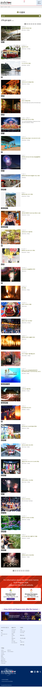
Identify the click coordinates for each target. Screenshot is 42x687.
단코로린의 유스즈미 (26, 407)
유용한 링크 (3, 654)
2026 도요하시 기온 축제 (27, 480)
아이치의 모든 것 (5, 627)
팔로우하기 (9, 650)
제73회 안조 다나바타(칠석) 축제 (29, 426)
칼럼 (1, 635)
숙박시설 (22, 644)
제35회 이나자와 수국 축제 (28, 517)
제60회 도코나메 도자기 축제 (28, 250)
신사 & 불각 (13, 632)
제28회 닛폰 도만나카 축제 (28, 119)
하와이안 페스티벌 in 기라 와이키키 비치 (31, 138)
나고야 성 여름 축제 (26, 389)
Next (38, 23)
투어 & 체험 (13, 641)
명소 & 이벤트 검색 (14, 642)
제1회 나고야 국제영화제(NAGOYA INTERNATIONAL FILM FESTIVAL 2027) (31, 370)
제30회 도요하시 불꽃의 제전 (28, 337)
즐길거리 (14, 627)
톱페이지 (2, 6)
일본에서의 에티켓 (4, 661)
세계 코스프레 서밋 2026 (27, 445)
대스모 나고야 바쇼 (26, 499)
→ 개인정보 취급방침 (4, 679)
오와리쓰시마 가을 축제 (27, 231)
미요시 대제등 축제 (26, 100)
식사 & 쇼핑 (22, 638)
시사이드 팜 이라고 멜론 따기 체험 (29, 536)
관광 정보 (5, 6)
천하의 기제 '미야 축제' (27, 320)
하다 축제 (24, 288)
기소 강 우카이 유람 (26, 63)
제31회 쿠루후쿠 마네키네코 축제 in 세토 (31, 213)
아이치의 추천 (14, 629)
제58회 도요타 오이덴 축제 (28, 555)
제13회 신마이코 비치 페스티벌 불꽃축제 (31, 157)
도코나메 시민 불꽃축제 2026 (28, 269)
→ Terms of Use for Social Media (7, 681)
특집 (2, 630)
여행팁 (2, 648)
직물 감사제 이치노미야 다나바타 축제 (30, 461)
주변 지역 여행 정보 (10, 651)
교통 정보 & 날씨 (3, 651)
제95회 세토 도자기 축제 (27, 194)
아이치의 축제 (22, 632)
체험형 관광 (13, 638)
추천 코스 (22, 635)
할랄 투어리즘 (3, 660)
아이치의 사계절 (22, 631)
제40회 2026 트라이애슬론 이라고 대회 (31, 175)
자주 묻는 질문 (3, 663)
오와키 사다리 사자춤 (26, 304)
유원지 (13, 639)
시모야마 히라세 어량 (26, 28)
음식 (20, 640)
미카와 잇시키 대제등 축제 (28, 82)
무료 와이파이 (3, 658)
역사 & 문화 (13, 631)
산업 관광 (13, 635)
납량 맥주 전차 (25, 47)
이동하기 (2, 650)
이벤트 (21, 627)
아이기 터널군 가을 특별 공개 (28, 353)
